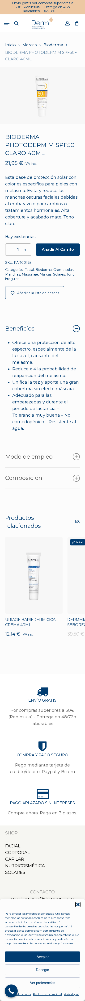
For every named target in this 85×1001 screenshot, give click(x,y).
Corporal (17, 852)
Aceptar (43, 957)
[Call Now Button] (11, 990)
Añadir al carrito (58, 249)
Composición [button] (23, 477)
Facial (29, 270)
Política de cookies (18, 994)
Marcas (29, 44)
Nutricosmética (25, 865)
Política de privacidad (47, 994)
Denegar (42, 970)
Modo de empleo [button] (29, 456)
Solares (59, 274)
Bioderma (53, 44)
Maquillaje (30, 274)
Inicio (10, 44)
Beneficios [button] (19, 328)
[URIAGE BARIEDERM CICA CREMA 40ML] (34, 575)
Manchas (12, 274)
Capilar (14, 859)
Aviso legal (71, 994)
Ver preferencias (42, 983)
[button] (78, 904)
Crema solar (63, 270)
